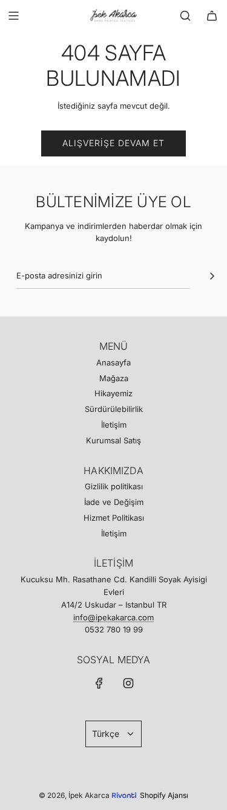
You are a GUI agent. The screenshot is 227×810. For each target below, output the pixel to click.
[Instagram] (128, 683)
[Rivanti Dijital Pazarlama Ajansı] (126, 786)
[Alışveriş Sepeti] (212, 15)
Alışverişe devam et (113, 143)
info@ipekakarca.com (113, 617)
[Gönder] (212, 276)
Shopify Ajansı (164, 795)
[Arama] (185, 15)
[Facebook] (99, 683)
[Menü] (13, 15)
